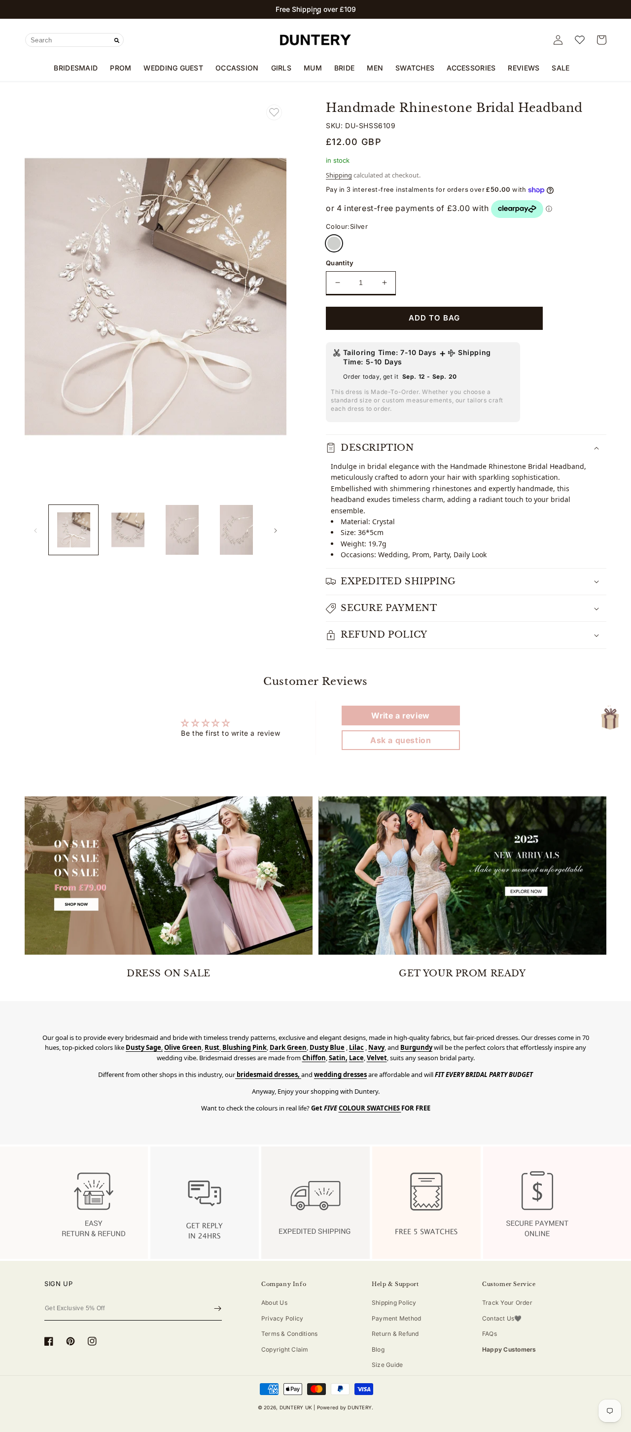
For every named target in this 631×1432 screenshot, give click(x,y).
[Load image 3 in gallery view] (182, 529)
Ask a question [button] (400, 740)
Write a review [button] (400, 715)
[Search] (116, 40)
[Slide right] (275, 530)
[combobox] (74, 40)
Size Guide (387, 1364)
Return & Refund (395, 1333)
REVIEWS (523, 68)
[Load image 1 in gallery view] (73, 529)
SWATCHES (414, 68)
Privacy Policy (282, 1318)
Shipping (339, 175)
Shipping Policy (394, 1302)
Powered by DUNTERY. (345, 1407)
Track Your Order (507, 1302)
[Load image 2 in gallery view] (127, 529)
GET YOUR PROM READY (462, 973)
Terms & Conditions (289, 1333)
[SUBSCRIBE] (217, 1309)
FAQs (489, 1333)
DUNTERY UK (296, 1407)
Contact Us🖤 (502, 1318)
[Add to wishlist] (274, 112)
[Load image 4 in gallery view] (236, 529)
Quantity (339, 263)
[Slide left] (35, 530)
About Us (274, 1302)
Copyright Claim (285, 1349)
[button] (314, 13)
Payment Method (396, 1318)
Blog (378, 1349)
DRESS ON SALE (168, 973)
